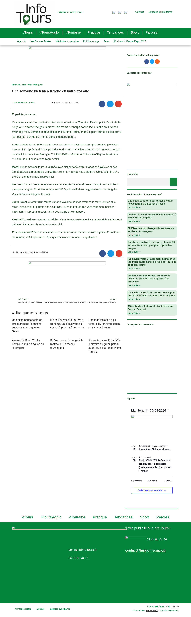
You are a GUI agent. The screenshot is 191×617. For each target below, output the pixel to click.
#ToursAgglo (49, 32)
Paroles (151, 32)
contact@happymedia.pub (145, 550)
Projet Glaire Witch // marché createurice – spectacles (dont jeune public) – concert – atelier (155, 465)
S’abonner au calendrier (150, 490)
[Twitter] (152, 61)
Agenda (21, 41)
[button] (102, 104)
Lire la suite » (134, 207)
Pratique (93, 32)
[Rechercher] (173, 182)
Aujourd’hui (152, 480)
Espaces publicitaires (160, 11)
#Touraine (73, 32)
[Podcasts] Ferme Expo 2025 (130, 41)
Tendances (115, 32)
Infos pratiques (35, 84)
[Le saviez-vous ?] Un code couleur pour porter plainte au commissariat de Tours (152, 294)
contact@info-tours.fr (83, 549)
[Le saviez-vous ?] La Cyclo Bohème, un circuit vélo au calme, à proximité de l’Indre (67, 323)
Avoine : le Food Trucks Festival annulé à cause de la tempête (28, 344)
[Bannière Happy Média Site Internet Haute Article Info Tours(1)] (67, 279)
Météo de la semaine (67, 41)
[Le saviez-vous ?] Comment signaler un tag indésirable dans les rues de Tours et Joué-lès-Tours (152, 261)
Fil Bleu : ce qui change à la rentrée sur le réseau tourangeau (66, 344)
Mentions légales (23, 609)
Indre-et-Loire (19, 84)
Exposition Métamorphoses (154, 449)
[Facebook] (146, 61)
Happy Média (152, 610)
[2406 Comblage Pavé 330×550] (151, 124)
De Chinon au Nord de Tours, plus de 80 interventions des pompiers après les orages (151, 245)
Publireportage (91, 41)
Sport (135, 32)
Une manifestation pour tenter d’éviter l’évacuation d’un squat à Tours (104, 323)
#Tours (27, 32)
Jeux (106, 41)
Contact (139, 11)
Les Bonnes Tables (40, 41)
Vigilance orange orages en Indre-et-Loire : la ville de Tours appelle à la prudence (149, 278)
